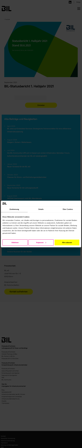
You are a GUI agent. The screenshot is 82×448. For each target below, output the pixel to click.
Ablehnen (15, 242)
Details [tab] (41, 209)
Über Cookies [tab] (68, 209)
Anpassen (40, 242)
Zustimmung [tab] (14, 209)
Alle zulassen (67, 242)
